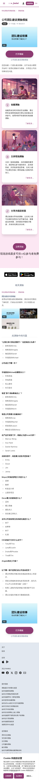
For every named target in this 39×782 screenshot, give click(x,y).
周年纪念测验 (6, 735)
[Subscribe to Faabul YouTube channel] (3, 672)
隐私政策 (14, 770)
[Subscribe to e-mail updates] (24, 672)
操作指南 (5, 684)
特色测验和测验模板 (8, 11)
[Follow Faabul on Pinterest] (20, 672)
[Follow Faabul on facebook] (7, 672)
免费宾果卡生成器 (8, 724)
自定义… (29, 776)
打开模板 (19, 54)
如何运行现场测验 (8, 718)
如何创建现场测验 (8, 691)
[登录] (23, 3)
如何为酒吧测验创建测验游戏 (11, 750)
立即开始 (19, 247)
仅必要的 (19, 776)
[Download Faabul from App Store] (3, 662)
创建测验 (30, 3)
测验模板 (21, 11)
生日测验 (5, 741)
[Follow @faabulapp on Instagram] (16, 672)
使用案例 (5, 731)
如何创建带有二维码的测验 (11, 697)
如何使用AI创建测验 (8, 700)
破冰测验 (5, 747)
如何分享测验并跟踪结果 (10, 694)
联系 (3, 651)
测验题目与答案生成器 (9, 688)
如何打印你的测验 (8, 709)
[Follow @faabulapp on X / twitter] (11, 672)
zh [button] (36, 3)
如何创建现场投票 (8, 721)
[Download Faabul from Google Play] (7, 662)
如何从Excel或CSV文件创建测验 (13, 703)
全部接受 (8, 776)
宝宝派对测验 (6, 738)
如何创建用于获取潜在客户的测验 (13, 715)
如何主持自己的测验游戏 (10, 706)
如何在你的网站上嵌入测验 (11, 712)
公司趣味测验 (6, 744)
